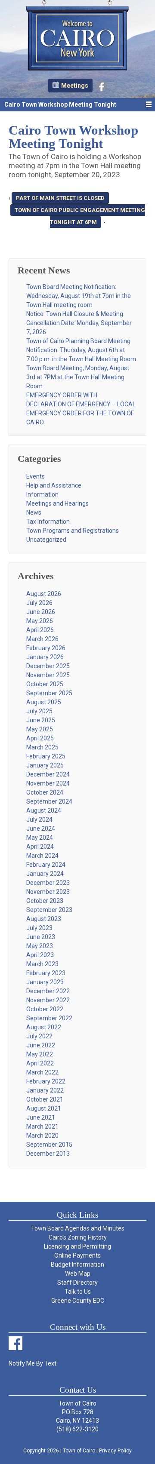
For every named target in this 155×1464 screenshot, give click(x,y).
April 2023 (40, 954)
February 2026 (45, 648)
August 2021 (43, 1108)
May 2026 (39, 620)
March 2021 (42, 1126)
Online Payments (77, 1255)
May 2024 (39, 837)
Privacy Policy (115, 1451)
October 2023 (44, 900)
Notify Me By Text (32, 1363)
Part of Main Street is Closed (60, 198)
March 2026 (42, 638)
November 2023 (48, 891)
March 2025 (42, 747)
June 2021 (40, 1117)
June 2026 (40, 611)
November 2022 (48, 1000)
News (33, 512)
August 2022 (43, 1027)
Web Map (77, 1273)
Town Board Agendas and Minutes (77, 1228)
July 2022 (39, 1036)
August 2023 (43, 918)
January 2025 (45, 765)
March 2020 (42, 1135)
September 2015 (49, 1144)
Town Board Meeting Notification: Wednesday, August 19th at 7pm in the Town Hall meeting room (78, 295)
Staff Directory (77, 1282)
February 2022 (45, 1081)
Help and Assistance (53, 485)
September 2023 (49, 909)
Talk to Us (78, 1291)
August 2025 (43, 702)
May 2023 (39, 945)
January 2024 (45, 873)
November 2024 (48, 783)
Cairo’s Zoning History (78, 1237)
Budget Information (77, 1264)
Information (42, 494)
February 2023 (45, 973)
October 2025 (44, 684)
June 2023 (40, 936)
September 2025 (49, 693)
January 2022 (45, 1090)
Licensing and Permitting (77, 1246)
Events (35, 476)
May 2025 (39, 729)
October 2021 (44, 1099)
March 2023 (42, 964)
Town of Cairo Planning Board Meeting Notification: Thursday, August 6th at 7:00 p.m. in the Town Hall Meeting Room (81, 350)
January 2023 (45, 982)
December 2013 (48, 1153)
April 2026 (40, 629)
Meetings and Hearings (57, 503)
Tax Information (48, 521)
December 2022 (48, 991)
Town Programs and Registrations (72, 530)
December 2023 (48, 882)
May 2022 (39, 1054)
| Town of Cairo (77, 1451)
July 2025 (39, 711)
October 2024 (44, 792)
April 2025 (40, 738)
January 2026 (45, 657)
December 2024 (48, 774)
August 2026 (43, 593)
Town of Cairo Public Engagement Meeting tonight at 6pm (80, 216)
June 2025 (40, 720)
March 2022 (42, 1072)
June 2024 (40, 828)
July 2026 (39, 602)
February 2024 (45, 864)
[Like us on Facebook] (101, 85)
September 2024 (49, 801)
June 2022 (40, 1045)
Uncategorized (46, 539)
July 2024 (39, 819)
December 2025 (48, 666)
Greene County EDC (77, 1300)
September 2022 (49, 1018)
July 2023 (39, 927)
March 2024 (42, 855)
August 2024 (43, 810)
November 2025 (48, 675)
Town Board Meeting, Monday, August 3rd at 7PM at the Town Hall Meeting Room (77, 377)
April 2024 (40, 846)
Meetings (74, 85)
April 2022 (40, 1063)
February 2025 (45, 756)
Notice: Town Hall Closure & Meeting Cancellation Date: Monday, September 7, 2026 (79, 322)
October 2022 (44, 1009)
